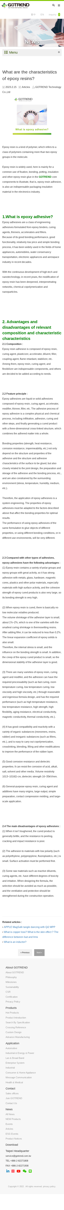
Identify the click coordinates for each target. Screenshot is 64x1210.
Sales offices (12, 1093)
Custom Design (13, 1032)
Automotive (11, 1048)
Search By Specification (18, 1022)
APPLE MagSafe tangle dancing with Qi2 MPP (29, 927)
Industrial (10, 1067)
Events (9, 1124)
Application (12, 1043)
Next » (39, 953)
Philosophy (11, 977)
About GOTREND (15, 972)
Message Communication (19, 1077)
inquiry (54, 14)
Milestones (11, 982)
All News (10, 1114)
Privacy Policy (13, 1001)
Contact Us (11, 1103)
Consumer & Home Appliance (21, 1072)
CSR (8, 991)
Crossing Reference (16, 1027)
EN (42, 14)
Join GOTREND (14, 1098)
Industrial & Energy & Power (20, 1053)
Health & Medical (14, 1082)
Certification (12, 996)
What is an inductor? (14, 942)
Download (12, 1144)
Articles (9, 1129)
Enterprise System (15, 1062)
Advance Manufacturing (18, 1037)
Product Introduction (16, 1017)
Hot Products (12, 1012)
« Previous (25, 953)
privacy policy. (49, 1186)
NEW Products (13, 1119)
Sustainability (12, 987)
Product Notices (14, 1138)
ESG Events (12, 1133)
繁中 (33, 14)
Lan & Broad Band (15, 1058)
